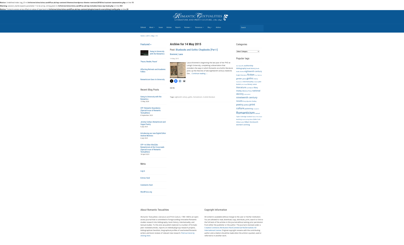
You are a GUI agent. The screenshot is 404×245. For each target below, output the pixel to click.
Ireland (256, 82)
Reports (178, 27)
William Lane (240, 122)
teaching (239, 119)
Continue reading (200, 73)
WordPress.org (146, 192)
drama (242, 71)
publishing (249, 108)
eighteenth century (181, 97)
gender (239, 78)
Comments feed (146, 185)
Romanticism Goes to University (152, 79)
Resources (198, 27)
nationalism (247, 94)
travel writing (245, 119)
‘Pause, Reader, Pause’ (148, 61)
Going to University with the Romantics (157, 52)
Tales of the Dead (257, 116)
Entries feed (145, 178)
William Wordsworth (251, 122)
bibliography (241, 68)
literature (241, 87)
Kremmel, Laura (176, 54)
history (256, 79)
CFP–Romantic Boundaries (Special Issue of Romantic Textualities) (150, 110)
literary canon (252, 84)
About (151, 27)
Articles (169, 27)
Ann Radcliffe (240, 66)
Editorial (143, 27)
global (244, 79)
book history (251, 68)
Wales (251, 119)
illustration (239, 82)
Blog (209, 27)
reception (256, 109)
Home (142, 36)
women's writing (243, 124)
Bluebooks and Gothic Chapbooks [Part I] (197, 49)
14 (156, 36)
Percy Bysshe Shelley (249, 101)
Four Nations (258, 75)
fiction (250, 74)
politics (246, 105)
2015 (148, 36)
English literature (241, 75)
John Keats (244, 84)
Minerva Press (247, 91)
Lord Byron (250, 88)
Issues (161, 27)
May (152, 36)
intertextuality (248, 82)
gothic (190, 97)
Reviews (187, 27)
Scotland (249, 117)
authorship (248, 65)
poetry (239, 104)
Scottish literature (209, 97)
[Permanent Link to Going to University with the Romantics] (144, 53)
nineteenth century (246, 97)
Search (260, 27)
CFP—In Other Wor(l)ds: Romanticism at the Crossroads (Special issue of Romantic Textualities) (152, 148)
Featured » (145, 44)
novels (239, 101)
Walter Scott (256, 119)
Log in (142, 171)
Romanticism (197, 97)
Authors (218, 27)
